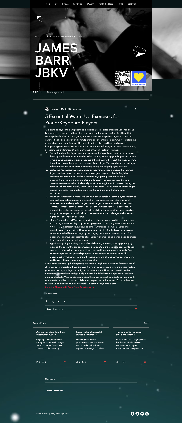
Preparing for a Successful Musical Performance (89, 333)
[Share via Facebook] (46, 301)
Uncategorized (55, 92)
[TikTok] (137, 414)
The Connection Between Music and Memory (129, 333)
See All (146, 323)
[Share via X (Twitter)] (52, 301)
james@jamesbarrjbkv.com (59, 414)
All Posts (37, 92)
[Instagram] (147, 414)
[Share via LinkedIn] (58, 301)
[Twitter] (142, 414)
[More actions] (135, 109)
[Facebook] (132, 414)
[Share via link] (64, 301)
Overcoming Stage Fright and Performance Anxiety (50, 333)
